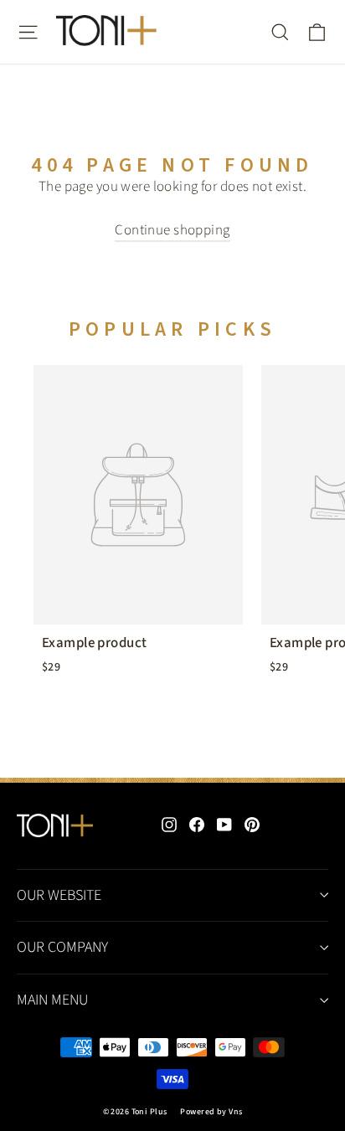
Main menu (52, 1000)
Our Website (59, 895)
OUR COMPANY (62, 947)
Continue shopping (172, 230)
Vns (235, 1112)
